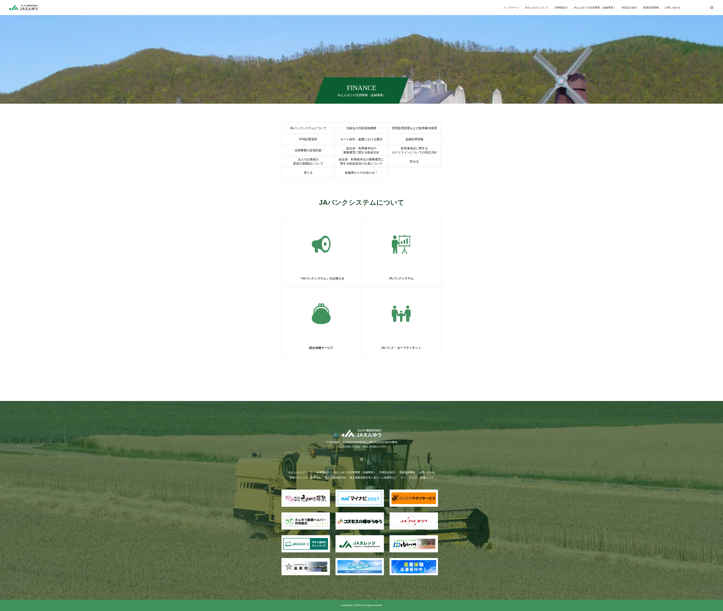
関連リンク (427, 477)
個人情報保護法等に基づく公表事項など (373, 477)
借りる (308, 172)
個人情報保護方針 (335, 477)
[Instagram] (712, 7)
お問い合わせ (672, 7)
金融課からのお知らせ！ (361, 172)
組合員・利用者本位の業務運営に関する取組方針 (361, 150)
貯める (414, 161)
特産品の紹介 (630, 7)
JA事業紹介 (561, 7)
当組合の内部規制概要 (361, 128)
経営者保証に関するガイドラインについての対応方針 (414, 150)
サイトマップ (409, 477)
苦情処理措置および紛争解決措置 (414, 128)
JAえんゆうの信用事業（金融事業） (595, 7)
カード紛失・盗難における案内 (361, 139)
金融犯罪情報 (414, 139)
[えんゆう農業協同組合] (23, 7)
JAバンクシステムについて (308, 128)
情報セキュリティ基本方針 (305, 477)
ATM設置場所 (308, 139)
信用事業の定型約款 (308, 150)
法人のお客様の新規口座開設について (308, 161)
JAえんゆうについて (537, 7)
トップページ (511, 7)
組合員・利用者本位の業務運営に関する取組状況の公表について (361, 161)
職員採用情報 (651, 7)
